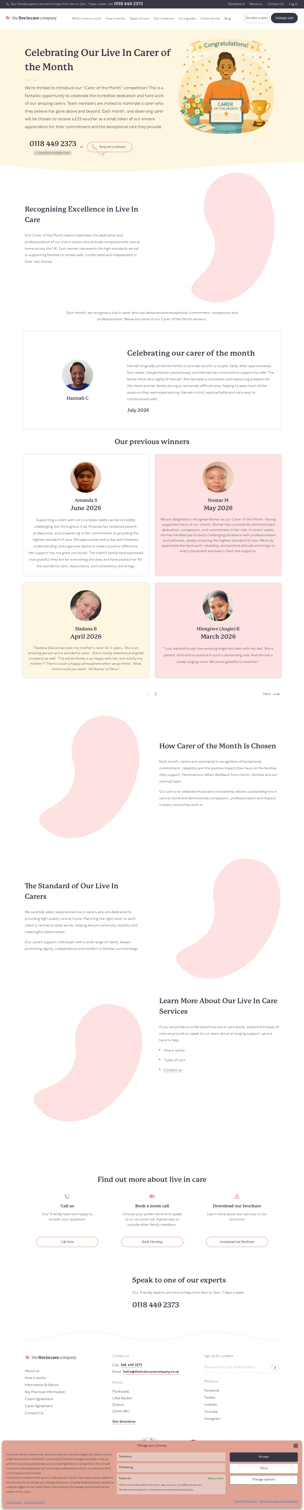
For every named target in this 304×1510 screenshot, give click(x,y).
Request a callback (112, 147)
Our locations (164, 18)
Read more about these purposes (279, 1501)
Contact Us (276, 4)
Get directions (123, 1421)
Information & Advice (42, 1385)
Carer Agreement (39, 1406)
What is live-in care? (86, 18)
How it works (115, 18)
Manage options (264, 1479)
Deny (264, 1468)
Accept (264, 1456)
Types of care (139, 18)
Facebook (211, 1390)
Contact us (173, 1070)
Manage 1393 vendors (245, 1501)
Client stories (210, 18)
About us (255, 4)
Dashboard (236, 4)
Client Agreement (39, 1399)
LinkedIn (210, 1404)
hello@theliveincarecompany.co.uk (151, 1372)
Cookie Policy (14, 1502)
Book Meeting (152, 1242)
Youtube (211, 1412)
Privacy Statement (34, 1502)
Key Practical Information (45, 1392)
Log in (293, 4)
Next (267, 694)
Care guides (187, 18)
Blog (228, 18)
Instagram (212, 1419)
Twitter (210, 1397)
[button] (296, 1446)
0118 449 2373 (128, 3)
